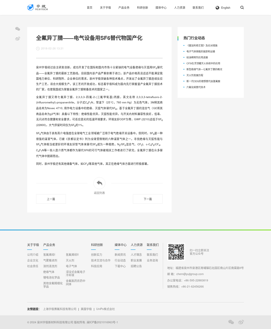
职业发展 (136, 260)
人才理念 (136, 254)
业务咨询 (152, 260)
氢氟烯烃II (72, 254)
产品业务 (124, 7)
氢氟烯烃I (49, 254)
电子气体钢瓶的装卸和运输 (200, 51)
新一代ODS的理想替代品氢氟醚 (203, 81)
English (225, 8)
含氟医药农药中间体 (75, 282)
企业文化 (32, 260)
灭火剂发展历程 (194, 75)
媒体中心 (161, 7)
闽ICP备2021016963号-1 (102, 322)
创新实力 (96, 254)
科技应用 (96, 266)
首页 (89, 7)
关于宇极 (105, 7)
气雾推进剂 (50, 260)
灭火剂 (70, 260)
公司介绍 (32, 254)
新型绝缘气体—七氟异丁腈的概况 (204, 69)
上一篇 (51, 199)
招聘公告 (136, 266)
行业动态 (120, 260)
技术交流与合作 (101, 260)
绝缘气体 (48, 271)
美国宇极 (86, 309)
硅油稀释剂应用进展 (197, 57)
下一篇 (148, 199)
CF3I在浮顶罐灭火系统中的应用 (203, 63)
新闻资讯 (120, 254)
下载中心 (120, 266)
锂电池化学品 (51, 277)
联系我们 (198, 7)
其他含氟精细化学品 (53, 284)
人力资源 (179, 7)
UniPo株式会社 (105, 309)
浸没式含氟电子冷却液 (75, 273)
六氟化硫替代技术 (196, 87)
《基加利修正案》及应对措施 (201, 45)
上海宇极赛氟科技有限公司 (59, 309)
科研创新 (142, 7)
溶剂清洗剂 (50, 266)
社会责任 (32, 266)
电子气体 (71, 266)
